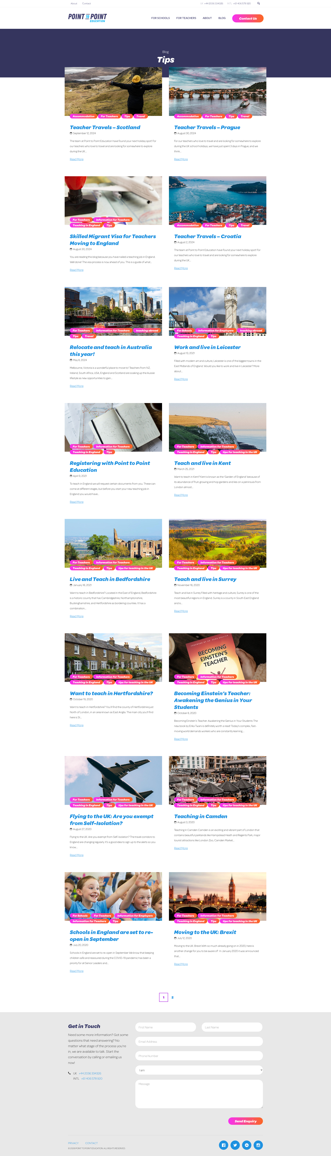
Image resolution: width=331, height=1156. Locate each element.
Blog (222, 18)
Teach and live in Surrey (205, 579)
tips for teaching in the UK (240, 452)
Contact (86, 3)
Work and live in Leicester (207, 347)
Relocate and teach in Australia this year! (111, 350)
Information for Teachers (113, 220)
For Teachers (186, 18)
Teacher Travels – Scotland (105, 127)
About (74, 3)
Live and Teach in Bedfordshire (110, 579)
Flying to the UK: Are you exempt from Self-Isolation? (111, 819)
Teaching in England (86, 225)
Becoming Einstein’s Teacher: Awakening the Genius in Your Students (213, 700)
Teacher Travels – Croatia (207, 236)
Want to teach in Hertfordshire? (111, 693)
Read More (76, 159)
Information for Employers (216, 330)
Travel (140, 116)
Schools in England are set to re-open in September (111, 935)
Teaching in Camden (200, 816)
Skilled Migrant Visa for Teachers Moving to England (113, 239)
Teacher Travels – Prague (207, 127)
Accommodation (83, 116)
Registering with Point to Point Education (110, 466)
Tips (127, 116)
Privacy (73, 1143)
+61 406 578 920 (242, 3)
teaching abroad (147, 330)
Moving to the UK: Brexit (205, 932)
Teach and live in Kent (202, 463)
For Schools (160, 18)
